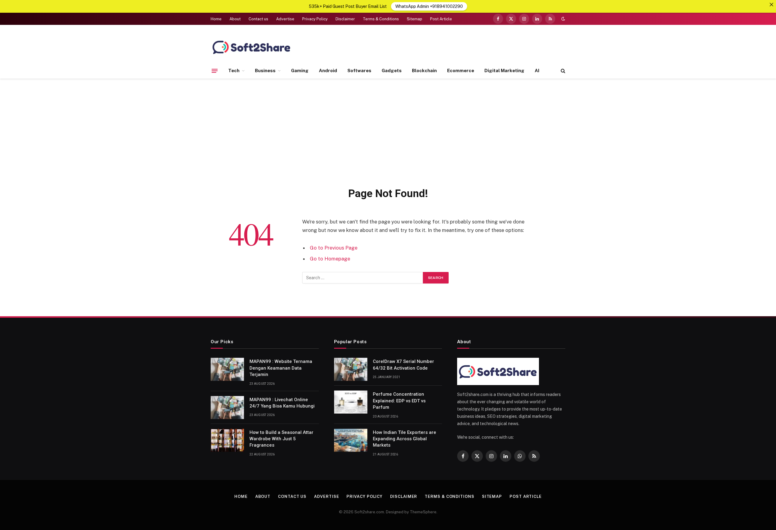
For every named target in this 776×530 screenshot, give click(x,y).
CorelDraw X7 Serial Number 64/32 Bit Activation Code (403, 365)
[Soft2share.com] (252, 47)
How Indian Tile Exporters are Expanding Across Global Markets (404, 439)
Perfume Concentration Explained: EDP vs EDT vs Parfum (399, 400)
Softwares (359, 70)
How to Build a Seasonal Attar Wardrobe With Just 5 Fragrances (281, 439)
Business (265, 70)
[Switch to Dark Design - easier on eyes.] (562, 19)
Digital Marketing (504, 70)
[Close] (771, 4)
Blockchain (424, 70)
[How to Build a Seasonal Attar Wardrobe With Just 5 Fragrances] (227, 440)
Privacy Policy (315, 19)
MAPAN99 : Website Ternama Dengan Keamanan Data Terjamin (280, 368)
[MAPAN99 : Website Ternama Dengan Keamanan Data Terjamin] (227, 369)
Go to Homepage (330, 259)
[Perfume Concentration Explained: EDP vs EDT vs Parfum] (350, 402)
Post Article (441, 19)
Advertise (285, 19)
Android (328, 70)
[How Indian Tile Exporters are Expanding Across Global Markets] (350, 440)
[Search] (562, 71)
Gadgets (392, 70)
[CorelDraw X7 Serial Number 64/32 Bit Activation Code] (350, 369)
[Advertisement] (388, 131)
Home (216, 19)
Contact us (258, 19)
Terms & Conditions (381, 19)
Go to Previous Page (333, 248)
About (235, 19)
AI (537, 70)
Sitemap (414, 19)
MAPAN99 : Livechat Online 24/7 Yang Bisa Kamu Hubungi (282, 403)
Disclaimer (345, 19)
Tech (233, 70)
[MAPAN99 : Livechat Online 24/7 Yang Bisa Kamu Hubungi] (227, 407)
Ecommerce (460, 70)
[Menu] (215, 70)
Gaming (300, 70)
